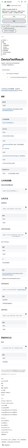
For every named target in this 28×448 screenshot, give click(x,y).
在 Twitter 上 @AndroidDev (7, 403)
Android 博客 (4, 405)
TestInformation (14, 156)
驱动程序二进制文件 (5, 392)
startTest (5, 163)
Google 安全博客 (5, 407)
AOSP (2, 36)
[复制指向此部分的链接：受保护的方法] (12, 338)
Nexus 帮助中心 (4, 425)
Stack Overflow (4, 432)
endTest (5, 136)
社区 (10, 439)
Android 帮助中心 (5, 420)
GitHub (2, 394)
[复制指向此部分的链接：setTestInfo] (10, 284)
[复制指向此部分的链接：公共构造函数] (12, 181)
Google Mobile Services (6, 429)
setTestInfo (6, 156)
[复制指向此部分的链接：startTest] (8, 310)
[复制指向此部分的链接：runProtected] (11, 229)
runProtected (6, 144)
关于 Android (4, 439)
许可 (19, 439)
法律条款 (14, 439)
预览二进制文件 (4, 388)
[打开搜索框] (19, 2)
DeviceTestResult (7, 122)
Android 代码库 (4, 381)
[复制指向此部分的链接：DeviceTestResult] (14, 185)
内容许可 (15, 370)
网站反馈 (4, 442)
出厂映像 (3, 390)
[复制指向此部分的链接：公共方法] (9, 199)
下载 (2, 385)
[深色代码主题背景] (26, 189)
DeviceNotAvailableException (10, 90)
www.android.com (5, 427)
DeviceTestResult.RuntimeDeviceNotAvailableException (12, 109)
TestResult (5, 88)
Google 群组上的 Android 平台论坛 (9, 410)
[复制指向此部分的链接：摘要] (6, 97)
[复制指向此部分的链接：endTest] (7, 203)
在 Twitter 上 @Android (6, 401)
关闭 (14, 16)
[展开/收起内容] (7, 40)
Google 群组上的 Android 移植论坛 (9, 414)
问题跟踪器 (3, 434)
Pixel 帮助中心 (4, 423)
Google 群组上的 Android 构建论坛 (9, 412)
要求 (2, 383)
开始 (14, 21)
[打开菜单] (2, 1)
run (9, 173)
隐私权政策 (23, 439)
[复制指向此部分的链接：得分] (5, 342)
